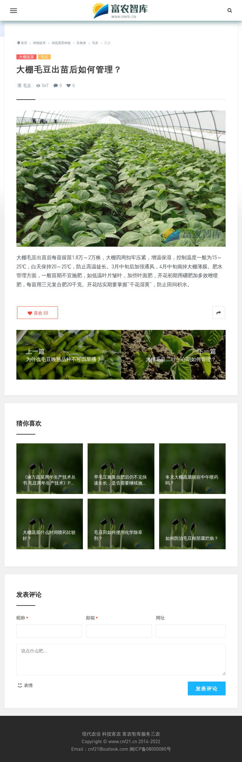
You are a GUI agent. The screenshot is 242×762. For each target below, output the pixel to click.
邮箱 (92, 618)
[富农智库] (121, 10)
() (40, 312)
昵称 (22, 618)
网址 (160, 617)
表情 (28, 685)
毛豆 (44, 56)
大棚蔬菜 (26, 56)
